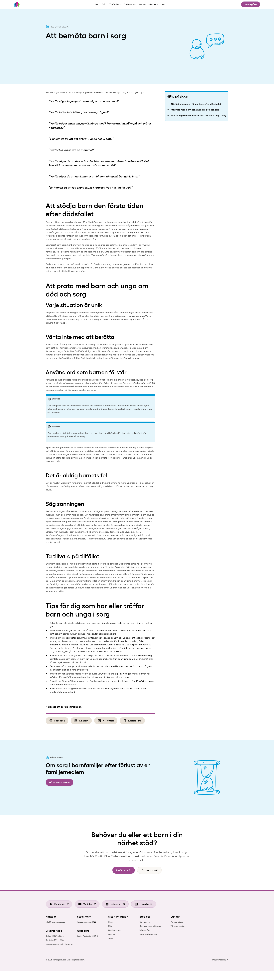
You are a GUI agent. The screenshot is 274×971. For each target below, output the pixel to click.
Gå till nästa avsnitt (59, 782)
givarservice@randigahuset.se (59, 944)
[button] (153, 4)
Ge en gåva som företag (150, 926)
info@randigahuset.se (55, 922)
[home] (17, 4)
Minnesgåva (144, 930)
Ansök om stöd (123, 870)
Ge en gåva (251, 4)
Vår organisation (178, 926)
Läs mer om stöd (149, 870)
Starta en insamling (148, 934)
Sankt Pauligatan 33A (86, 936)
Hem (97, 4)
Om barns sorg (130, 4)
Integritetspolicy (219, 960)
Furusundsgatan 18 (85, 922)
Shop (164, 4)
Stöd (104, 4)
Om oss (142, 4)
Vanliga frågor (177, 922)
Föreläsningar (115, 4)
